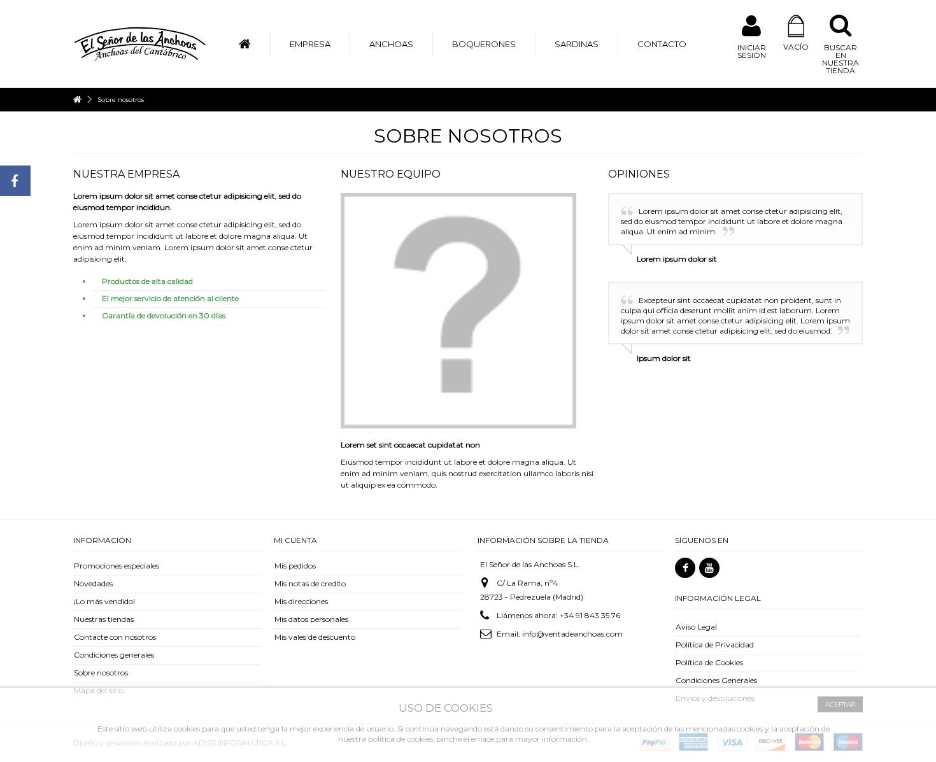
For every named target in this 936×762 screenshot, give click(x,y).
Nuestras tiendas (104, 619)
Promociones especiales (116, 565)
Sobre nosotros (101, 672)
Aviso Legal (696, 626)
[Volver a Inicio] (77, 100)
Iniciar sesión (751, 51)
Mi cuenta (295, 540)
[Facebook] (685, 568)
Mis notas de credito (310, 583)
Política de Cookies (709, 662)
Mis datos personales (311, 619)
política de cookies (400, 739)
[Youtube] (709, 568)
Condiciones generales (114, 655)
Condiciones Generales (716, 680)
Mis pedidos (295, 565)
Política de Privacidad (715, 644)
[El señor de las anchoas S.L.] (140, 43)
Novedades (93, 583)
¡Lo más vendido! (104, 601)
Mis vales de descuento (314, 637)
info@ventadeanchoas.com (572, 634)
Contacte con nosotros (115, 637)
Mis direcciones (301, 601)
